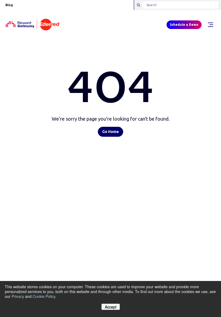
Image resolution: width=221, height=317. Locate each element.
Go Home (110, 131)
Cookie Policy (44, 296)
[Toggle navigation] (210, 24)
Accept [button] (110, 306)
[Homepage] (32, 25)
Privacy (18, 296)
